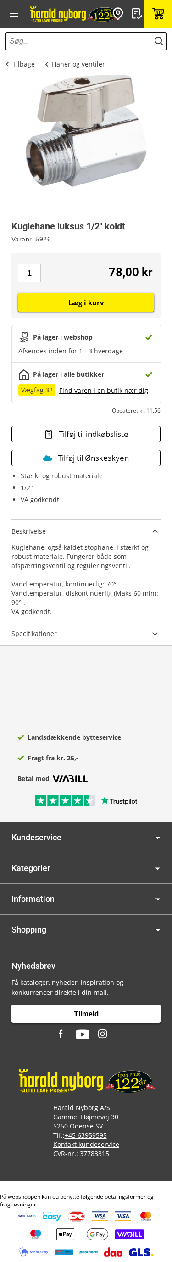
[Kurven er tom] (158, 14)
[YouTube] (82, 1034)
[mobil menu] (14, 14)
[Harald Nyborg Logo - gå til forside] (75, 14)
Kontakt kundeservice (86, 1144)
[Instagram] (103, 1034)
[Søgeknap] (159, 41)
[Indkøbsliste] (138, 14)
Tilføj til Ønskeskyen (93, 457)
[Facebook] (62, 1034)
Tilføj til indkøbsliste (93, 434)
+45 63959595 (86, 1135)
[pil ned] (158, 837)
